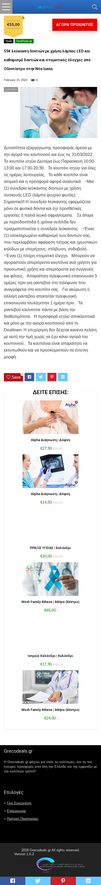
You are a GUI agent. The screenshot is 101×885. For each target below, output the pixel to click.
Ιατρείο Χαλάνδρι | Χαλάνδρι (50, 656)
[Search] (95, 7)
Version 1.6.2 (24, 854)
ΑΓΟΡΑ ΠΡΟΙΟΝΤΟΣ (74, 24)
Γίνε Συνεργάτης (19, 803)
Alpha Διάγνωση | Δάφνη (50, 440)
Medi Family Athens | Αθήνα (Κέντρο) (50, 602)
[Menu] (6, 7)
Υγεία (8, 41)
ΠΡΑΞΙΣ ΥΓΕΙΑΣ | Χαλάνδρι (50, 548)
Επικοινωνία (16, 811)
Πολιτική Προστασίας (22, 819)
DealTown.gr (24, 41)
